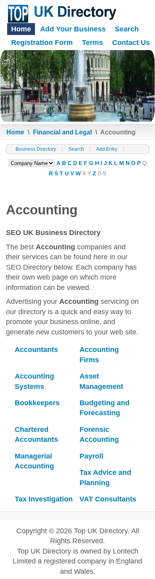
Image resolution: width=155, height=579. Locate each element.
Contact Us (131, 43)
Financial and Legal (62, 132)
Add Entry (106, 149)
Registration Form (42, 43)
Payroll (91, 456)
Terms (92, 43)
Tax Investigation (44, 499)
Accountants (36, 350)
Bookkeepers (37, 403)
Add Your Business (73, 29)
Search (127, 29)
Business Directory (35, 149)
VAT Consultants (107, 499)
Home (21, 29)
